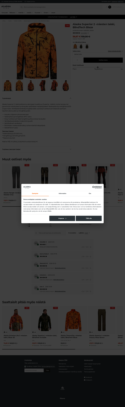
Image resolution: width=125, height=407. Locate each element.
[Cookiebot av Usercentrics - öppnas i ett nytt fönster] (94, 187)
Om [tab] (90, 193)
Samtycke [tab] (35, 193)
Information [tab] (62, 193)
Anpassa (61, 218)
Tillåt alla (89, 218)
